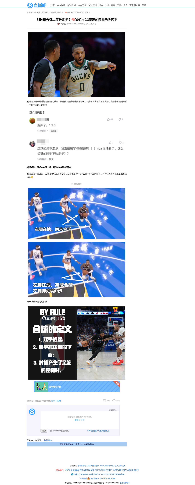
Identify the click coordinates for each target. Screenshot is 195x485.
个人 (125, 5)
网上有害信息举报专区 (103, 470)
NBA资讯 (82, 5)
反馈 (108, 401)
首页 (52, 5)
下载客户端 (134, 5)
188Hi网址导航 (93, 466)
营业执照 (83, 479)
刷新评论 (48, 440)
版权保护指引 (124, 483)
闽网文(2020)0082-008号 (84, 474)
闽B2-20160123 (100, 474)
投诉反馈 (90, 470)
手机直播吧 (82, 466)
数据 (113, 5)
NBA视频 (61, 5)
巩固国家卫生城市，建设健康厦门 (126, 470)
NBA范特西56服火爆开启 (98, 430)
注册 (59, 401)
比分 (107, 5)
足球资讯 (92, 5)
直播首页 (30, 12)
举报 (118, 401)
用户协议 (68, 470)
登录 (53, 401)
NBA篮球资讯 (40, 12)
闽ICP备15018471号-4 (115, 474)
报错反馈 (83, 470)
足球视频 (71, 5)
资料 (119, 5)
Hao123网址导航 (106, 466)
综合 (101, 5)
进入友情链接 (120, 466)
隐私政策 (76, 470)
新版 (144, 5)
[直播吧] (37, 5)
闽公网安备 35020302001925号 (102, 479)
